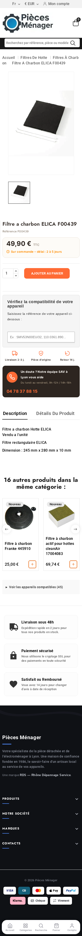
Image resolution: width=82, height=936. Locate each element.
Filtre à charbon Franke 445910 (18, 546)
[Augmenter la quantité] (15, 271)
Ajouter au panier (47, 273)
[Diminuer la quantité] (15, 275)
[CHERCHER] (72, 43)
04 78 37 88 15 (22, 391)
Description (15, 413)
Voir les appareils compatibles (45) (36, 587)
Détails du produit (55, 413)
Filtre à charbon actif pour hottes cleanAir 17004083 (60, 546)
